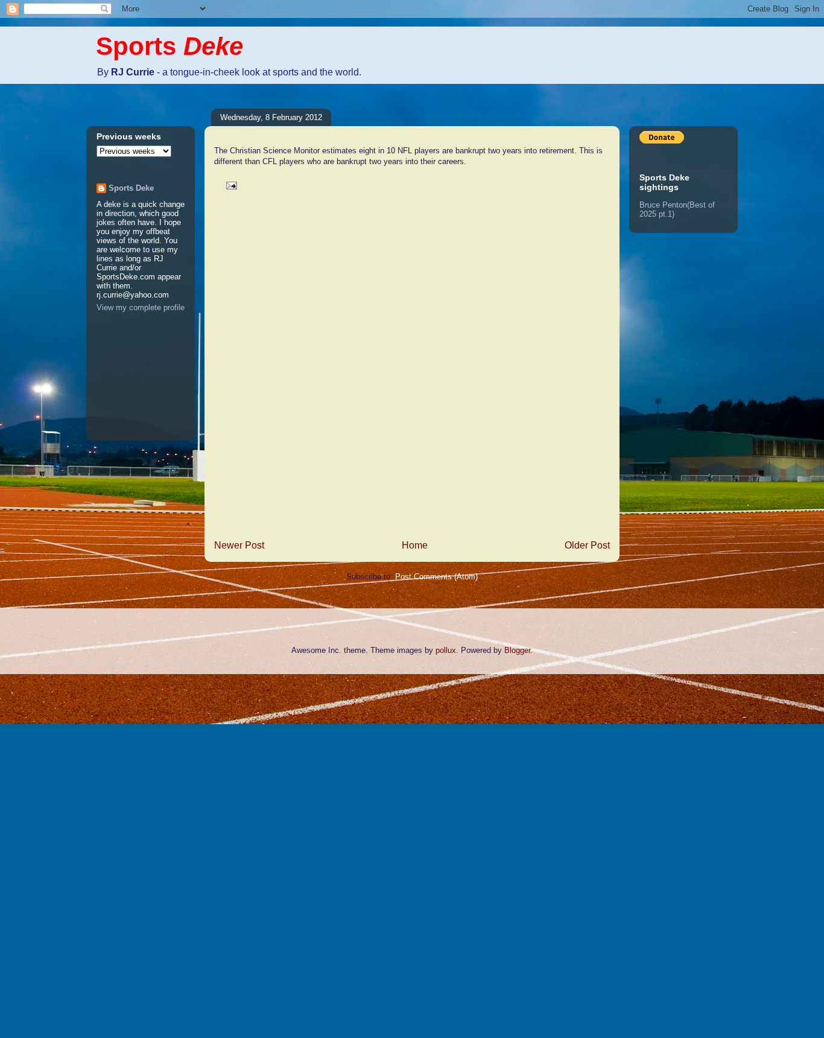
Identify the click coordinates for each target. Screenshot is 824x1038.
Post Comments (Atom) (436, 576)
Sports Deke (131, 188)
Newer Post (239, 545)
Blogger (517, 650)
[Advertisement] (48, 854)
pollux (446, 650)
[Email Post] (229, 184)
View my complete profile (141, 307)
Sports (169, 46)
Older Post (587, 545)
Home (415, 545)
